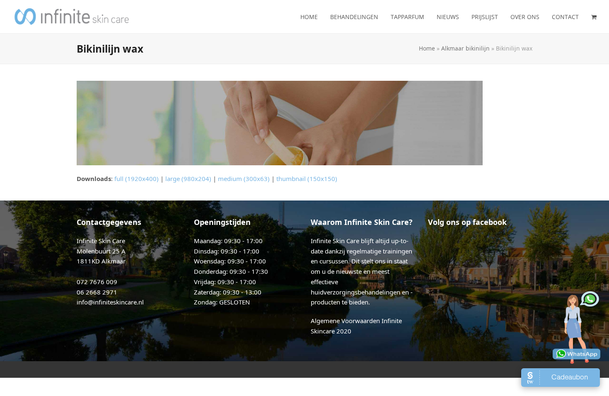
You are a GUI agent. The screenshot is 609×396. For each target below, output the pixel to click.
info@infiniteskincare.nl (110, 302)
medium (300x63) (244, 178)
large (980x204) (188, 178)
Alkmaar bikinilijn (465, 48)
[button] (594, 16)
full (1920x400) (136, 178)
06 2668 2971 (97, 292)
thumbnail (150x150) (306, 178)
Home (427, 48)
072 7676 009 (97, 282)
